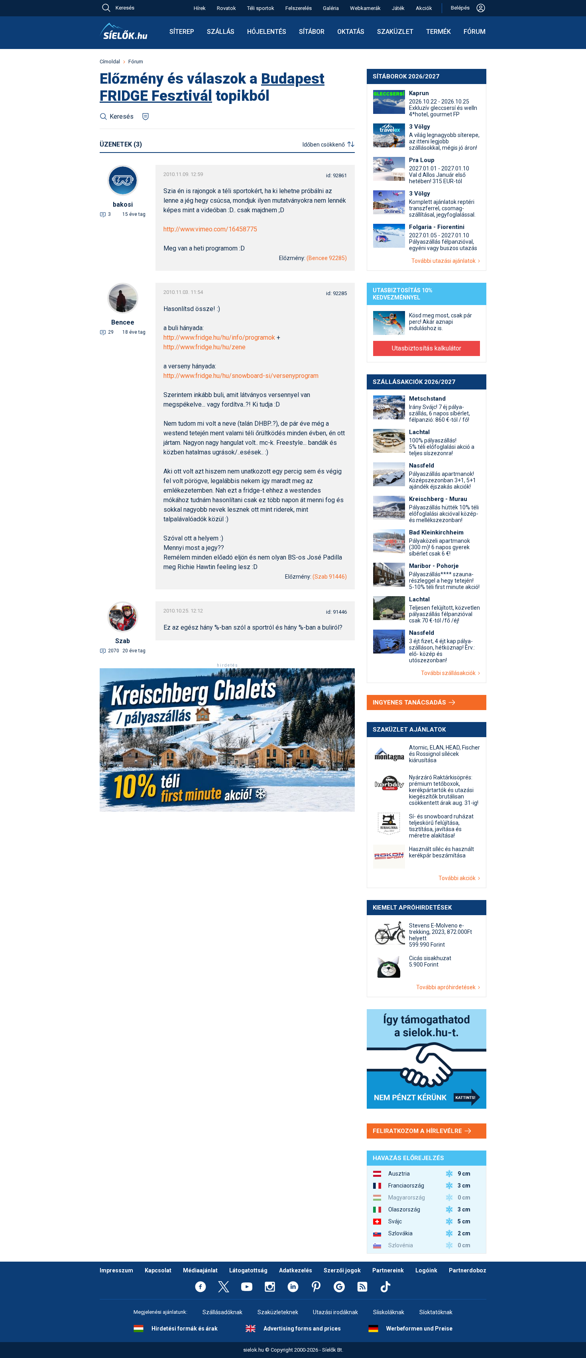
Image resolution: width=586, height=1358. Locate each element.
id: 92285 (336, 293)
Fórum (475, 31)
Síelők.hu (123, 31)
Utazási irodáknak (335, 1312)
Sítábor (311, 31)
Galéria (331, 8)
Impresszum (116, 1270)
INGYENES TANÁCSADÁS (410, 702)
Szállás (220, 31)
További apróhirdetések (447, 987)
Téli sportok (260, 8)
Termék (438, 31)
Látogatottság (248, 1270)
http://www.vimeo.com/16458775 (210, 229)
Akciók (424, 8)
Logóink (426, 1270)
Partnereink (388, 1270)
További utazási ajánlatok (444, 261)
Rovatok (226, 8)
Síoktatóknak (435, 1312)
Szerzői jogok (342, 1270)
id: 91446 (336, 612)
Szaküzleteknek (278, 1312)
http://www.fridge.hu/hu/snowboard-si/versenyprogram (241, 376)
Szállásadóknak (222, 1312)
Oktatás (350, 31)
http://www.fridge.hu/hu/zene (204, 347)
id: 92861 (336, 175)
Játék (398, 8)
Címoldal (110, 62)
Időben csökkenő (324, 144)
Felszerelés (298, 8)
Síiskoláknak (388, 1312)
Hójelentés (266, 31)
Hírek (200, 8)
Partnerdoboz (467, 1270)
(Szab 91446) (330, 576)
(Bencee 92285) (327, 258)
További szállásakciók (449, 673)
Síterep (181, 31)
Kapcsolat (158, 1270)
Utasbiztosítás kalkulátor (426, 348)
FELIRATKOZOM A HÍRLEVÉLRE (418, 1131)
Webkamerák (365, 8)
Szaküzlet (395, 31)
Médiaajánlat (200, 1270)
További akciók (458, 878)
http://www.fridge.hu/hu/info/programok (219, 337)
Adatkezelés (295, 1270)
